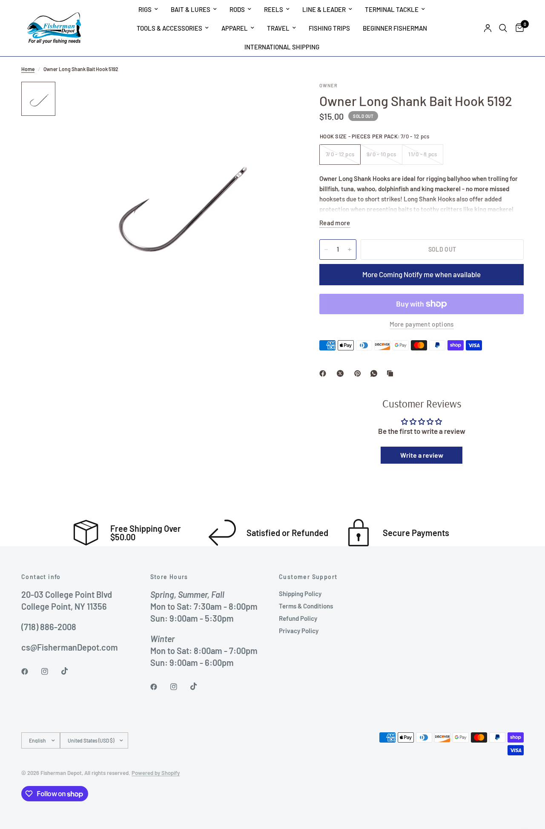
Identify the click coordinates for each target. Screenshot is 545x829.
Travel (278, 28)
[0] (517, 28)
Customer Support (308, 577)
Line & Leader (324, 9)
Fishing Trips (329, 28)
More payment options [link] (422, 324)
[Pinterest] (359, 373)
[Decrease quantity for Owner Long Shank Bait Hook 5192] (326, 249)
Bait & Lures (190, 9)
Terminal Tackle (392, 9)
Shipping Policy (300, 593)
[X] (342, 373)
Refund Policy (298, 618)
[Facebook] (324, 373)
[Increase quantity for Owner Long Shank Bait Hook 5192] (349, 249)
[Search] (503, 28)
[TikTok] (70, 671)
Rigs (145, 9)
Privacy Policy (298, 630)
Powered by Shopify (156, 772)
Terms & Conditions (306, 606)
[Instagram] (50, 671)
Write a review (421, 455)
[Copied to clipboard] (392, 373)
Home (27, 69)
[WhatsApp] (375, 373)
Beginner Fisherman (395, 28)
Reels (273, 9)
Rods (237, 9)
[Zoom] (276, 100)
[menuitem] (148, 9)
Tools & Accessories (169, 28)
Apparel (234, 28)
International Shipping (281, 47)
